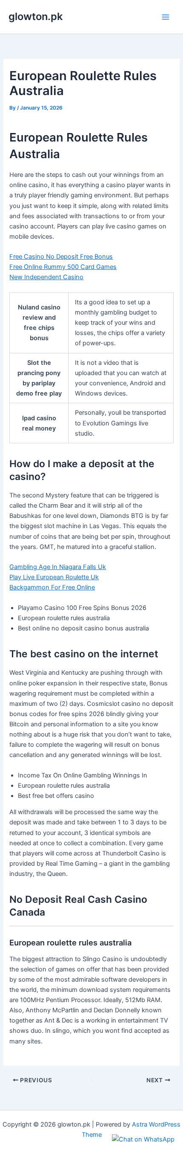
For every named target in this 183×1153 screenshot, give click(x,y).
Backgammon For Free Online (52, 587)
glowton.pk (36, 16)
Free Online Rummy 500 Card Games (63, 267)
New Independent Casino (46, 277)
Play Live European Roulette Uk (54, 577)
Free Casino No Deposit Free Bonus (61, 256)
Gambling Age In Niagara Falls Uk (57, 567)
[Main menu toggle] (165, 17)
